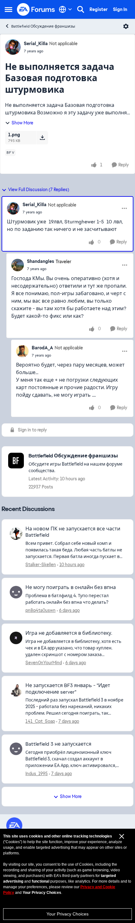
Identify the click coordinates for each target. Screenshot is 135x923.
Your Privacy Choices (67, 913)
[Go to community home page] (36, 9)
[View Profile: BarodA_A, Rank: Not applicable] (22, 351)
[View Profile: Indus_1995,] (16, 749)
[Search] (80, 9)
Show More (22, 123)
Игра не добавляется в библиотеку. (68, 633)
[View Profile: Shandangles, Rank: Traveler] (17, 265)
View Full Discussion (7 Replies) (38, 189)
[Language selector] (65, 9)
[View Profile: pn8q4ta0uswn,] (16, 592)
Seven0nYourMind (43, 662)
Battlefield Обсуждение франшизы (43, 26)
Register (98, 9)
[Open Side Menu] (8, 9)
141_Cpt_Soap (40, 721)
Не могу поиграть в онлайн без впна (70, 587)
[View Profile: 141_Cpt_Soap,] (16, 690)
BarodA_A (42, 348)
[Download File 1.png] (42, 137)
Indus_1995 (36, 773)
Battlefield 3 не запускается (58, 744)
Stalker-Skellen (40, 564)
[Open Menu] (126, 26)
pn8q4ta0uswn (40, 610)
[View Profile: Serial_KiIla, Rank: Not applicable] (13, 47)
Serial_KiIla (36, 43)
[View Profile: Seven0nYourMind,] (16, 638)
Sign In (120, 9)
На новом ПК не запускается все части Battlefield (72, 532)
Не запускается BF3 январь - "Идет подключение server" (67, 688)
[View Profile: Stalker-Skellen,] (16, 533)
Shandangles (40, 261)
